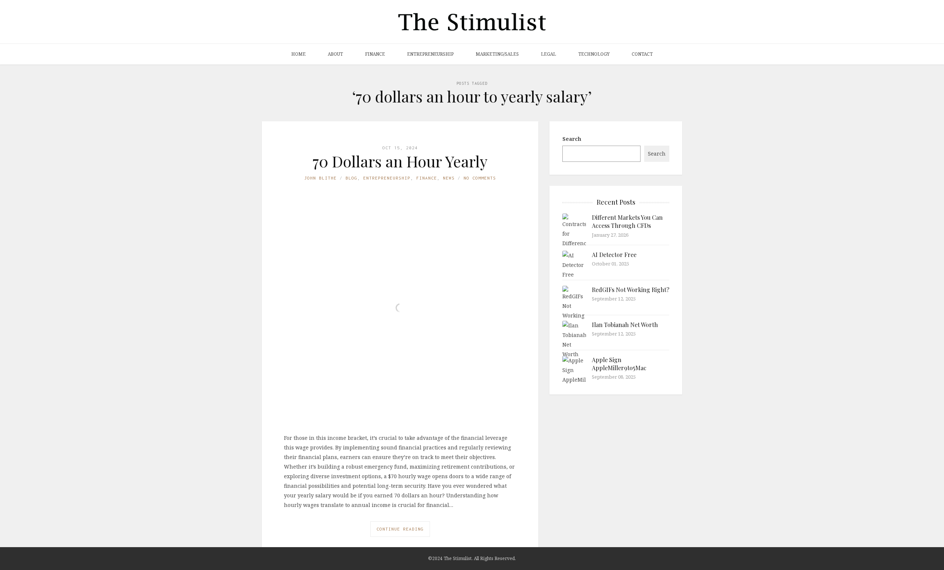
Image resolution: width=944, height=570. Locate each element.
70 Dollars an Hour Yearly (400, 161)
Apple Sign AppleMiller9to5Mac (619, 364)
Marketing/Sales (497, 54)
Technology (594, 54)
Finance (375, 54)
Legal (548, 54)
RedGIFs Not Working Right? (630, 289)
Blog (351, 177)
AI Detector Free (614, 254)
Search (571, 138)
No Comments (480, 177)
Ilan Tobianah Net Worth (625, 325)
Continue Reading (400, 528)
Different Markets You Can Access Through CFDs (627, 221)
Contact (642, 54)
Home (298, 54)
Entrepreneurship (430, 54)
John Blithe (320, 177)
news (449, 177)
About (335, 54)
